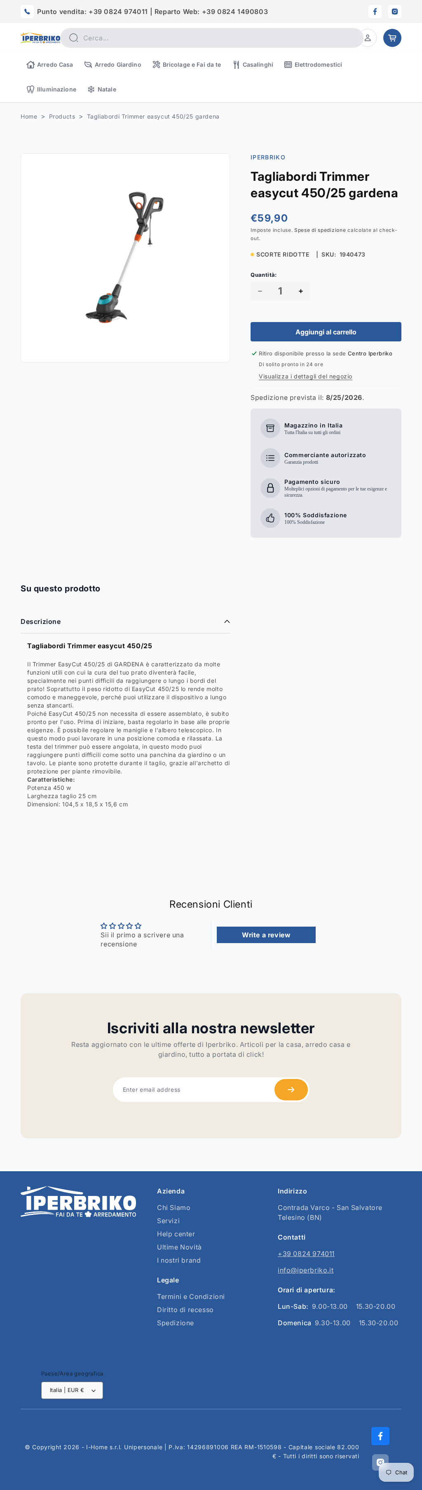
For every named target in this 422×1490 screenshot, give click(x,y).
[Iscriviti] (291, 1089)
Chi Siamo (173, 1207)
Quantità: (264, 274)
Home (29, 116)
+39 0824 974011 (306, 1253)
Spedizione (175, 1323)
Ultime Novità (179, 1247)
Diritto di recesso (185, 1310)
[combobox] (211, 38)
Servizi (168, 1221)
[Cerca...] (74, 37)
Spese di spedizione (320, 230)
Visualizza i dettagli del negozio (305, 376)
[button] (368, 38)
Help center (176, 1234)
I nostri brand (179, 1260)
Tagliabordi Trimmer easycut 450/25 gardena (153, 116)
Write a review (266, 935)
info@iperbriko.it (305, 1270)
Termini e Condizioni (191, 1296)
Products (62, 116)
